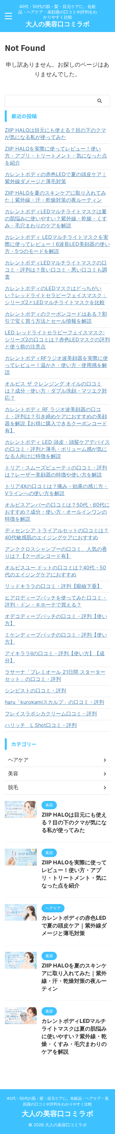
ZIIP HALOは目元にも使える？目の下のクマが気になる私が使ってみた (55, 133)
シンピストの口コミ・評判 (35, 690)
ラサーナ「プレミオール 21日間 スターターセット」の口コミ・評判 (55, 675)
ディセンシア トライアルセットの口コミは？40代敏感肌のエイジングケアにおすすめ (57, 534)
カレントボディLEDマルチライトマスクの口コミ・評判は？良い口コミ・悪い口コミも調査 (56, 269)
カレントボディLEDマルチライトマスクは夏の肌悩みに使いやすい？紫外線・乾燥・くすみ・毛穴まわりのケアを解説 (56, 218)
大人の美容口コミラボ (57, 24)
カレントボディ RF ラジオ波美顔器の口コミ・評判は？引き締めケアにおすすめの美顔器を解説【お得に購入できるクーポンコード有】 (56, 420)
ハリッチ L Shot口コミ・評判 (41, 725)
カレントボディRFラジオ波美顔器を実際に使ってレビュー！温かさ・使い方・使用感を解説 (56, 365)
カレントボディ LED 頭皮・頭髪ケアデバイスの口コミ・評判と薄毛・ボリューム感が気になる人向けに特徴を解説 (57, 449)
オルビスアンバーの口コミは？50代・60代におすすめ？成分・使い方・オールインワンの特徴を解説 (57, 512)
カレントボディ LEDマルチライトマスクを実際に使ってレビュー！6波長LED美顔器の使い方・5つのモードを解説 (57, 244)
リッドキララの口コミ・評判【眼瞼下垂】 (53, 586)
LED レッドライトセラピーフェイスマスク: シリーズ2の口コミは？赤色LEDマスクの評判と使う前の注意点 (57, 339)
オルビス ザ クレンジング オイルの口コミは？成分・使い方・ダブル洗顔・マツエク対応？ (56, 390)
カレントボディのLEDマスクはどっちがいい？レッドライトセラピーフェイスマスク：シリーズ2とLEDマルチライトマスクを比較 (56, 295)
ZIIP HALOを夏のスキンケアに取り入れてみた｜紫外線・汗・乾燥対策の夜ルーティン (55, 196)
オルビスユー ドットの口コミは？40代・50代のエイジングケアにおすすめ (55, 571)
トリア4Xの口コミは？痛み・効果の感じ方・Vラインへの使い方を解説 (56, 489)
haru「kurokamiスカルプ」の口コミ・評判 (54, 702)
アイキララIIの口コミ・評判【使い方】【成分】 (54, 657)
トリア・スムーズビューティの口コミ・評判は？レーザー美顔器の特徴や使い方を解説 (56, 471)
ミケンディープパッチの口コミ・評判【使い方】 (56, 638)
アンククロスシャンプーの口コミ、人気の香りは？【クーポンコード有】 (56, 552)
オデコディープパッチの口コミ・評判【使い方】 (56, 619)
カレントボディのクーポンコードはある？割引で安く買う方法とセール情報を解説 (56, 317)
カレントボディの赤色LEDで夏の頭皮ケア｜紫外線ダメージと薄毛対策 (56, 177)
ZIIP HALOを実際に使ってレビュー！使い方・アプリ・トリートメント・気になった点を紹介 (56, 155)
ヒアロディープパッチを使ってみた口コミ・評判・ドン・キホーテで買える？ (56, 601)
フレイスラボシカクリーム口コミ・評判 (51, 713)
